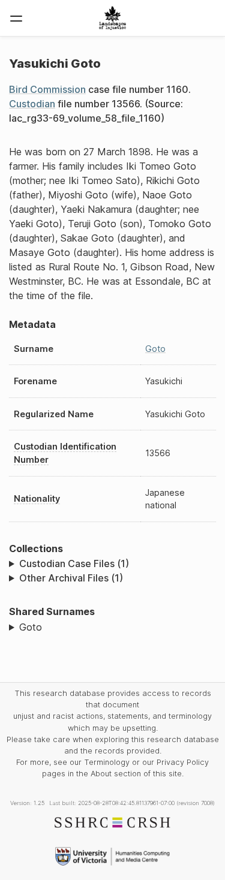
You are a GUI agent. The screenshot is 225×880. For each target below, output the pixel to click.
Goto (155, 348)
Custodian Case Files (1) (74, 563)
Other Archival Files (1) (71, 578)
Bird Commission (47, 89)
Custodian (32, 104)
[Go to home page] (112, 18)
